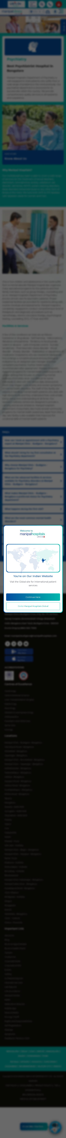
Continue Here (33, 597)
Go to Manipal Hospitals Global (33, 606)
